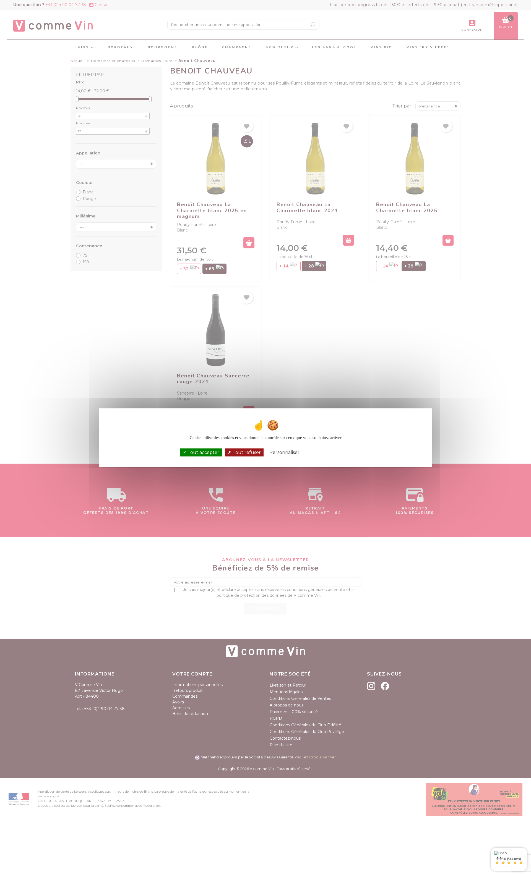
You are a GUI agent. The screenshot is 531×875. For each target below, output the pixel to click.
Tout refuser (246, 452)
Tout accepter (202, 452)
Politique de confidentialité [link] (328, 452)
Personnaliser (284, 452)
